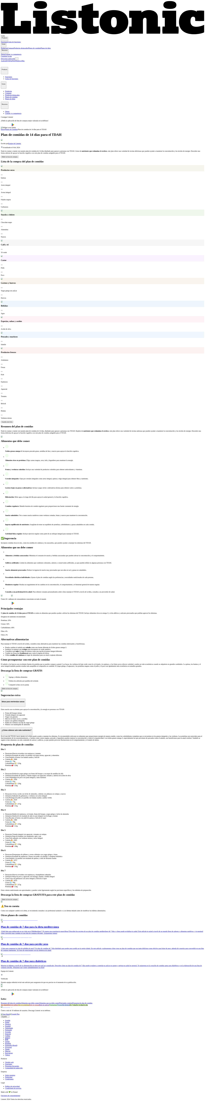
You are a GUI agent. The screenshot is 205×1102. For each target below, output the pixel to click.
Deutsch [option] (8, 1024)
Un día (85, 1005)
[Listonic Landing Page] (102, 34)
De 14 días (79, 1005)
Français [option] (8, 1034)
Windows (18, 61)
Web (13, 61)
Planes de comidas (34, 48)
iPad (10, 61)
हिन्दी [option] (6, 1040)
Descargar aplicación (8, 59)
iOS (8, 61)
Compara (11, 48)
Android (4, 61)
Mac (23, 61)
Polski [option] (7, 1022)
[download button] (6, 126)
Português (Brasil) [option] (11, 1045)
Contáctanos (9, 1079)
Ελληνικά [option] (8, 1047)
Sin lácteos (66, 1005)
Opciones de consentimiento (10, 1096)
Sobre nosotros (10, 1075)
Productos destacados (21, 48)
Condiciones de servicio (13, 1088)
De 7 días (73, 1005)
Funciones (4, 42)
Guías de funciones (14, 42)
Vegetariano (53, 1005)
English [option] (7, 1020)
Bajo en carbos (13, 1005)
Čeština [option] (7, 1036)
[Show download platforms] (16, 58)
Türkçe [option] (7, 1055)
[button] (3, 64)
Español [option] (8, 1026)
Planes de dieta (46, 48)
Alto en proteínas (23, 1005)
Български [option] (9, 1053)
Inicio (3, 129)
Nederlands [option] (9, 1028)
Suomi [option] (7, 1041)
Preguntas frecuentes (12, 1066)
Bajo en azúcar (44, 1005)
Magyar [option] (7, 1051)
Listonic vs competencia (13, 54)
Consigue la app (6, 56)
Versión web (9, 1062)
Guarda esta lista (7, 422)
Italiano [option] (7, 1038)
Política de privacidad (12, 1086)
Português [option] (8, 1030)
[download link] (5, 1014)
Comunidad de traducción (14, 1068)
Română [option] (8, 1043)
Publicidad (8, 1077)
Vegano (59, 1005)
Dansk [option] (7, 1049)
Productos (4, 48)
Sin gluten (4, 1005)
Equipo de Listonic (14, 143)
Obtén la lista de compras (10, 157)
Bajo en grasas (34, 1005)
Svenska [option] (8, 1032)
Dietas (3, 54)
